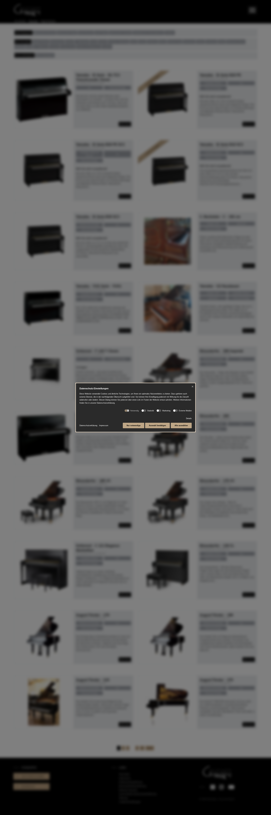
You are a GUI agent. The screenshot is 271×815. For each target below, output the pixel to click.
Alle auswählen (181, 425)
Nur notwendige (133, 425)
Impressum (103, 425)
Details (189, 418)
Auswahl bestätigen (157, 425)
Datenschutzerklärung (88, 425)
